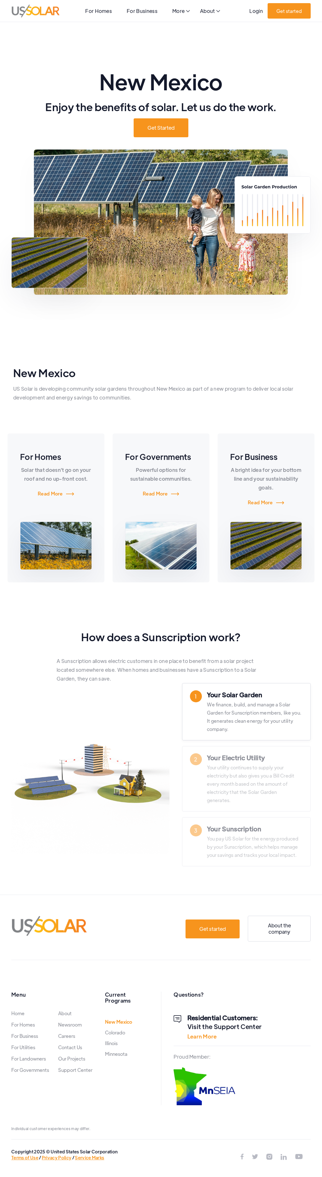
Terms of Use (24, 1157)
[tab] (246, 711)
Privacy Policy (56, 1157)
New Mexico (118, 1021)
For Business (142, 11)
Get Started (161, 127)
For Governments (30, 1069)
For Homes (98, 11)
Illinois (111, 1043)
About (65, 1013)
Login (256, 11)
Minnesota (116, 1053)
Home (18, 1013)
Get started (289, 11)
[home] (35, 11)
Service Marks (89, 1157)
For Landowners (28, 1058)
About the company (279, 928)
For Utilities (23, 1047)
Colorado (115, 1032)
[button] (181, 11)
